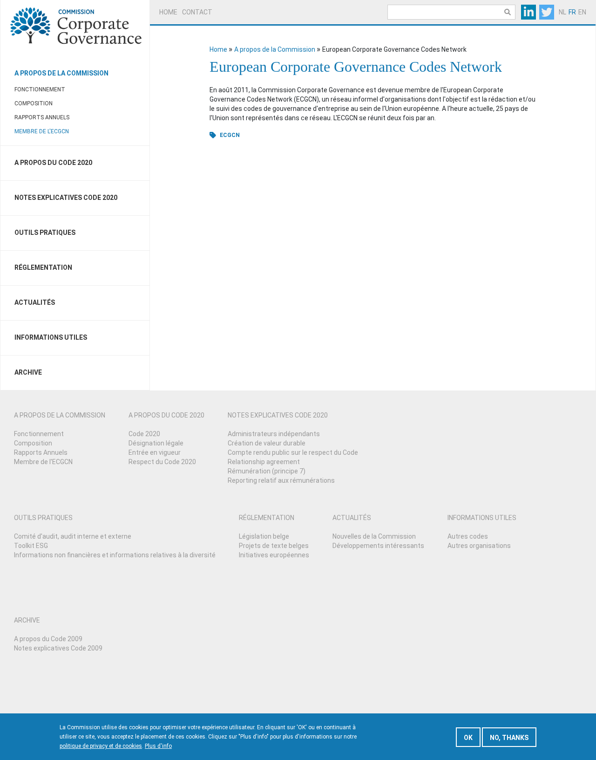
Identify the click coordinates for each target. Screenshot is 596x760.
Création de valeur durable (266, 443)
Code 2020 (144, 434)
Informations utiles (50, 337)
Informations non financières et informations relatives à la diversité (115, 555)
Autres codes (467, 536)
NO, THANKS (509, 737)
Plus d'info (158, 746)
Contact (197, 12)
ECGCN (230, 135)
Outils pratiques (44, 232)
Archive (28, 372)
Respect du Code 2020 (162, 462)
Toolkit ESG (31, 545)
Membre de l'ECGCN (41, 131)
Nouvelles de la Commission (374, 536)
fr (572, 12)
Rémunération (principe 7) (266, 471)
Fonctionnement (39, 89)
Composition (33, 103)
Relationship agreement (264, 462)
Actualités (34, 302)
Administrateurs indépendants (274, 434)
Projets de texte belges (274, 545)
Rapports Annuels (41, 117)
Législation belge (264, 536)
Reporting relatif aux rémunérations (281, 480)
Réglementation (43, 267)
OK (468, 737)
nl (562, 12)
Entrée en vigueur (155, 452)
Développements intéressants (378, 545)
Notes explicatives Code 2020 (65, 197)
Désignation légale (156, 443)
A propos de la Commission (61, 73)
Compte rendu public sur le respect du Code (293, 452)
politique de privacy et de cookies (101, 746)
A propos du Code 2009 (48, 639)
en (582, 12)
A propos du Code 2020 (53, 162)
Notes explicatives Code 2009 (58, 648)
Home (168, 12)
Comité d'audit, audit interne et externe (72, 536)
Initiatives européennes (274, 555)
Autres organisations (479, 545)
